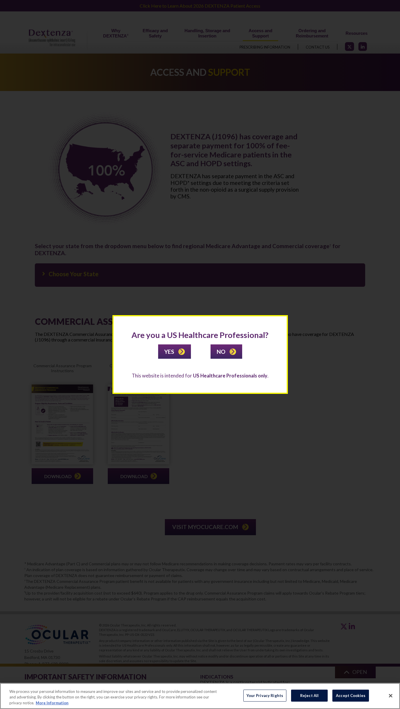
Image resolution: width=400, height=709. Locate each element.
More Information (52, 703)
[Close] (390, 695)
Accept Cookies (350, 695)
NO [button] (222, 351)
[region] (200, 696)
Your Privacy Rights (265, 695)
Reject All (309, 695)
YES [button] (169, 351)
